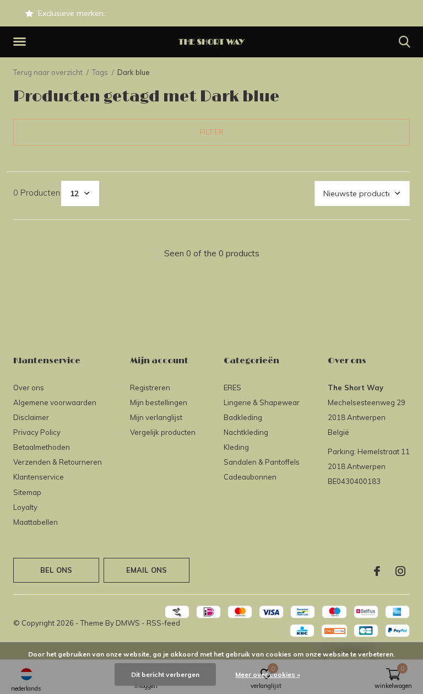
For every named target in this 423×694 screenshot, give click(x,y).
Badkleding (243, 417)
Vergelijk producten (163, 432)
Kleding (236, 447)
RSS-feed (163, 622)
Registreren (150, 387)
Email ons (146, 570)
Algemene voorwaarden (54, 402)
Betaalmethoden (41, 447)
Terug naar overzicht (48, 72)
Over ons (28, 387)
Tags (100, 72)
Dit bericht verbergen (165, 674)
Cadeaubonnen (250, 476)
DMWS (128, 622)
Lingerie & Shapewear (262, 402)
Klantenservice (38, 476)
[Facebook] (377, 571)
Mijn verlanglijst (156, 417)
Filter (211, 131)
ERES (232, 387)
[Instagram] (400, 571)
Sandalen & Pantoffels (262, 462)
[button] (21, 42)
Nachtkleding (246, 432)
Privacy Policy (37, 432)
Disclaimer (31, 417)
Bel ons (56, 570)
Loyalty (25, 507)
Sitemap (27, 492)
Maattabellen (35, 522)
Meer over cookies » (267, 674)
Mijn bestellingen (158, 402)
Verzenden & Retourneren (57, 462)
